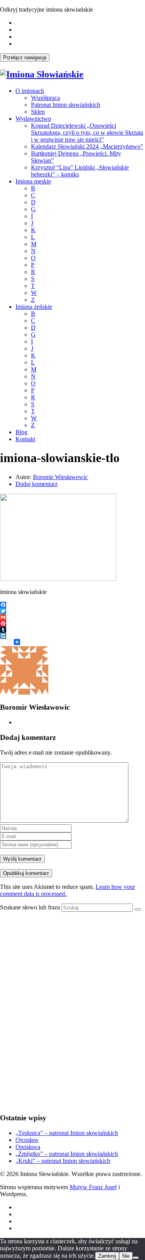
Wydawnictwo (33, 118)
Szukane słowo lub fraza (30, 907)
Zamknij (107, 1256)
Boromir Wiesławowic (60, 477)
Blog (21, 432)
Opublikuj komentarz (26, 873)
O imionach (29, 90)
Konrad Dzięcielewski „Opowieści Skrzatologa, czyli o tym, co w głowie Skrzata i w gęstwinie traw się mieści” (87, 132)
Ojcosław (27, 1140)
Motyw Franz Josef (93, 1187)
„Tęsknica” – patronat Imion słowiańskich (66, 1133)
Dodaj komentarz (36, 484)
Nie (126, 1256)
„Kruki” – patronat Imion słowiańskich (62, 1160)
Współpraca (45, 97)
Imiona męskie (33, 181)
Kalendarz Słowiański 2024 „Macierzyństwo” (87, 146)
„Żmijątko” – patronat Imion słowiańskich (66, 1153)
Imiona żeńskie (33, 306)
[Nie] (136, 1258)
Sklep (38, 111)
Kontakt (25, 439)
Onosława (27, 1147)
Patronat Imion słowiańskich (65, 104)
